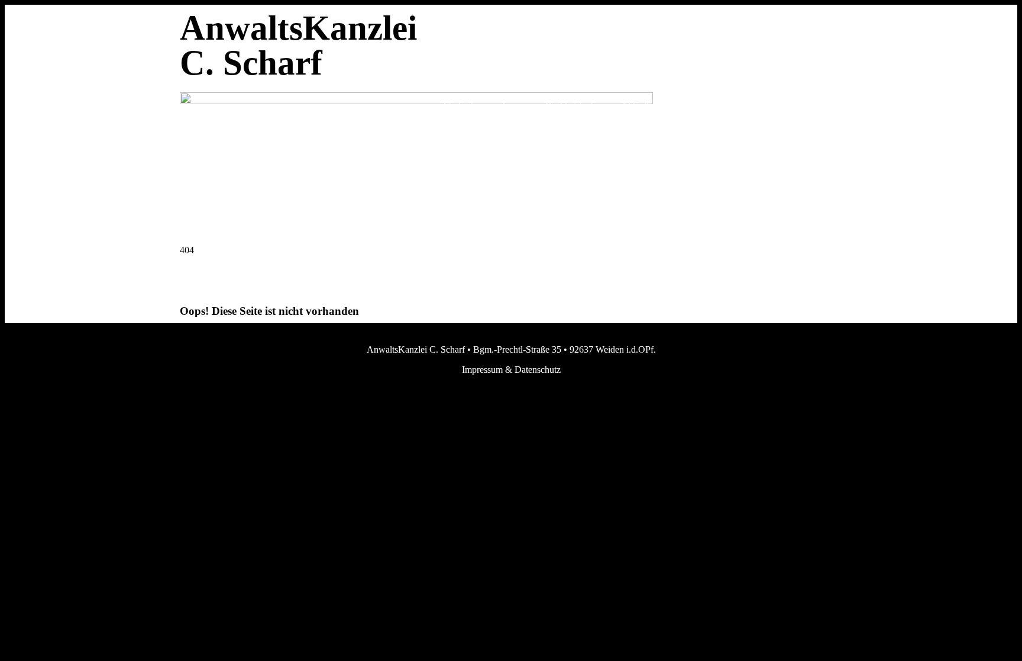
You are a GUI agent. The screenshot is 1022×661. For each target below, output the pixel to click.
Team (511, 106)
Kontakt (763, 106)
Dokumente (702, 106)
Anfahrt (815, 106)
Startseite (460, 106)
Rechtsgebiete (571, 106)
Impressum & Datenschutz (511, 370)
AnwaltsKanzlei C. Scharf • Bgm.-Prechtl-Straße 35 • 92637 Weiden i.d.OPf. (511, 349)
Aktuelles (638, 106)
